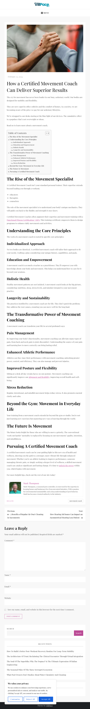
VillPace (49, 705)
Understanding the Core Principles (23, 139)
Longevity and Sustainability (23, 150)
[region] (30, 692)
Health (10, 501)
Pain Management (19, 155)
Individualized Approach (21, 142)
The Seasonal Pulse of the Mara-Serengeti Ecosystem (29, 669)
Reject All (30, 699)
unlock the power (66, 465)
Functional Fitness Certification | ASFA (23, 220)
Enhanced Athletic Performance (24, 158)
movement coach (75, 501)
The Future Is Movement (19, 169)
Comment (9, 540)
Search (10, 629)
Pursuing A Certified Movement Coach (24, 171)
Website (7, 598)
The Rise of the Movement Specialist (23, 136)
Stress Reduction (19, 163)
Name (7, 575)
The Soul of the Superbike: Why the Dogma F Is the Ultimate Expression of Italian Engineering (42, 663)
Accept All (45, 699)
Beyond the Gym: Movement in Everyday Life (27, 166)
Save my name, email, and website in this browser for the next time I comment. (41, 609)
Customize (15, 699)
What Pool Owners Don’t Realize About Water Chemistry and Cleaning (36, 675)
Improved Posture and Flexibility (24, 160)
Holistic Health (18, 147)
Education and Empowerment (23, 145)
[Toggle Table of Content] (46, 133)
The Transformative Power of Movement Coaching (29, 152)
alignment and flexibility (39, 377)
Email (7, 586)
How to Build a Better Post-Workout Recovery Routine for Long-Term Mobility (40, 651)
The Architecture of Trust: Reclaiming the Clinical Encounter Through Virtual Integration (45, 656)
